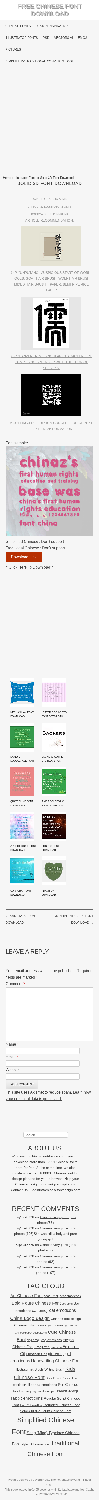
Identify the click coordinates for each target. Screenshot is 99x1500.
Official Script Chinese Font (61, 1378)
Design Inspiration (52, 26)
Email (12, 1057)
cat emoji (40, 1310)
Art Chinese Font (26, 1295)
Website (13, 1070)
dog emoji (33, 1340)
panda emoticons (44, 1384)
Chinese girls (24, 1325)
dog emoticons (51, 1340)
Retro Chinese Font (31, 1405)
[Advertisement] (49, 121)
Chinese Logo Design (64, 1325)
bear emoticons (70, 1296)
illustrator (22, 1369)
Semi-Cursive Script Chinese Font (45, 1411)
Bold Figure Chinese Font (36, 1302)
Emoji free (42, 1347)
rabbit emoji (67, 1391)
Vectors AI (63, 38)
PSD (46, 38)
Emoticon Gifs (36, 1354)
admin (63, 198)
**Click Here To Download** (29, 567)
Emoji (83, 38)
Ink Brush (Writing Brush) (46, 1369)
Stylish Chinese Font (35, 1444)
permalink (60, 214)
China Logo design (30, 1318)
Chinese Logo (43, 1325)
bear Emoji (51, 1296)
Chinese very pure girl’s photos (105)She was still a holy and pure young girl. (45, 1233)
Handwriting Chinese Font (56, 1361)
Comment (15, 984)
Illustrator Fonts (21, 38)
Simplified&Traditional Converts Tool (39, 61)
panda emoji (21, 1384)
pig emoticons (41, 1391)
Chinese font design (66, 1319)
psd (53, 1391)
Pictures (13, 49)
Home (7, 178)
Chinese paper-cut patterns (31, 1332)
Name (12, 1044)
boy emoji (67, 1303)
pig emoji (26, 1391)
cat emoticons (62, 1310)
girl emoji (56, 1354)
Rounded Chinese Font (61, 1405)
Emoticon (56, 1347)
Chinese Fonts (18, 26)
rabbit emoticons (27, 1398)
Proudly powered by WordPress (28, 1479)
